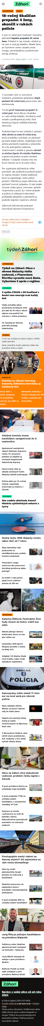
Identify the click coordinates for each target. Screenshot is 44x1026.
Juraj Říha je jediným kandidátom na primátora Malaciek (21, 936)
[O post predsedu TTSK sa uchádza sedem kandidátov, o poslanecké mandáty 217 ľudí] (35, 800)
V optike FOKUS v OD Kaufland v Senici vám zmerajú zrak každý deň (20, 295)
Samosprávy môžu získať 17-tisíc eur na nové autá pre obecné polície (21, 696)
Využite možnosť (16, 1003)
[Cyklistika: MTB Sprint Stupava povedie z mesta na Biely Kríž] (35, 646)
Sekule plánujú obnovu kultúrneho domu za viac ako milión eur (13, 634)
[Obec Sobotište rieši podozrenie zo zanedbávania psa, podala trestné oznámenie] (35, 552)
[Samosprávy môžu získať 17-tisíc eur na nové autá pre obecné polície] (22, 678)
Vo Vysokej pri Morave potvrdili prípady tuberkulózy (12, 325)
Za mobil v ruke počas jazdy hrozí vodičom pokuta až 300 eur (12, 580)
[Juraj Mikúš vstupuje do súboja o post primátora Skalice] (35, 959)
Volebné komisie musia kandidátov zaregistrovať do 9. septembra (19, 438)
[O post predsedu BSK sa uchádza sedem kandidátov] (35, 901)
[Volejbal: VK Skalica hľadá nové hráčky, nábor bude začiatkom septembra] (35, 659)
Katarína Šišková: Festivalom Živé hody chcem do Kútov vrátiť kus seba (21, 621)
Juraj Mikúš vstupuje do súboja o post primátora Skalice (13, 959)
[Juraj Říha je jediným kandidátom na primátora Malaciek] (22, 919)
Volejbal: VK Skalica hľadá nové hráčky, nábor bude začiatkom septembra (14, 659)
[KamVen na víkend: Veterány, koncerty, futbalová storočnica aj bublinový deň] (22, 362)
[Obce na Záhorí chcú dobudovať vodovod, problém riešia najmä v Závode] (22, 758)
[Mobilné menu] (3, 4)
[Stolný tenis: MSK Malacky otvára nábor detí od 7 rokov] (22, 523)
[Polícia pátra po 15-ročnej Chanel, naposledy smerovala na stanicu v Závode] (35, 485)
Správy (19, 11)
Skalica (5, 232)
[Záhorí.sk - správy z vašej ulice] (22, 3)
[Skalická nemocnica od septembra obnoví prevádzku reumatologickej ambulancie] (35, 888)
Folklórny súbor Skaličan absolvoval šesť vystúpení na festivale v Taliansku (14, 947)
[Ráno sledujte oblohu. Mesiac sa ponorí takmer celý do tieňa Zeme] (35, 708)
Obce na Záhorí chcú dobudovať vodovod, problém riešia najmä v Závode (21, 776)
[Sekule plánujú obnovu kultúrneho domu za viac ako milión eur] (35, 634)
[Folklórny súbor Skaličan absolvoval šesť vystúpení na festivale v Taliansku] (35, 947)
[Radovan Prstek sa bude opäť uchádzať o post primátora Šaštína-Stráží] (35, 971)
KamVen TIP (6, 377)
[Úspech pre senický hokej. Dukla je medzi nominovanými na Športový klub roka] (35, 722)
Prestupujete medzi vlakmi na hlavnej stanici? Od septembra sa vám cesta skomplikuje (21, 859)
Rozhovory (7, 615)
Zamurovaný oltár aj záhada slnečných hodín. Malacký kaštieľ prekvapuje (14, 472)
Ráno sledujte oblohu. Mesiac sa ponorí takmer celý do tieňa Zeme (13, 708)
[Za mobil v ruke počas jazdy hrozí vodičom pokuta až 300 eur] (35, 580)
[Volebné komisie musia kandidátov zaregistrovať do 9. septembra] (22, 420)
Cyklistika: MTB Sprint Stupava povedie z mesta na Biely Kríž (13, 647)
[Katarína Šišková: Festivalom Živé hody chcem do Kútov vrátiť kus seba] (22, 600)
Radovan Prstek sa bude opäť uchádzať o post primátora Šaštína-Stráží (13, 971)
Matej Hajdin (21, 59)
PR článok (7, 288)
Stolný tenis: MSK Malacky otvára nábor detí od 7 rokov (21, 539)
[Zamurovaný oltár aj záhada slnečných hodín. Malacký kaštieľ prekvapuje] (35, 471)
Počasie (6, 335)
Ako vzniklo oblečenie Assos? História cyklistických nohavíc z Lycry (20, 503)
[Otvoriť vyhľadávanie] (40, 4)
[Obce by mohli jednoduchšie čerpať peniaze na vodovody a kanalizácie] (35, 873)
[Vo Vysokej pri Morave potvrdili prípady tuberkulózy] (35, 325)
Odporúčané (8, 11)
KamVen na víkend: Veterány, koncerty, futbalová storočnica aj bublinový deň (21, 383)
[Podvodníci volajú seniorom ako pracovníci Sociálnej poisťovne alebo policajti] (35, 567)
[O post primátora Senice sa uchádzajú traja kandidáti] (35, 787)
